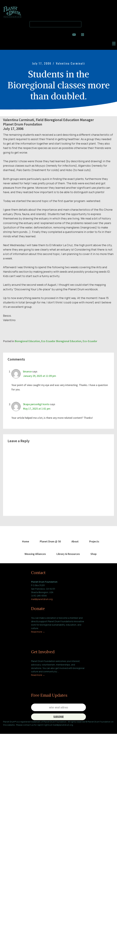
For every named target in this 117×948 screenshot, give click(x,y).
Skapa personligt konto (36, 404)
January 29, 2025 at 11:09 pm (39, 376)
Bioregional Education (27, 341)
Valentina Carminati (70, 63)
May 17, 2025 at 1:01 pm (36, 408)
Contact (38, 572)
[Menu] (114, 43)
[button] (85, 24)
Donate (38, 608)
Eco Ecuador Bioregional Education (61, 341)
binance (27, 371)
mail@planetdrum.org (42, 599)
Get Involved (43, 651)
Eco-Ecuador (90, 341)
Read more (37, 631)
